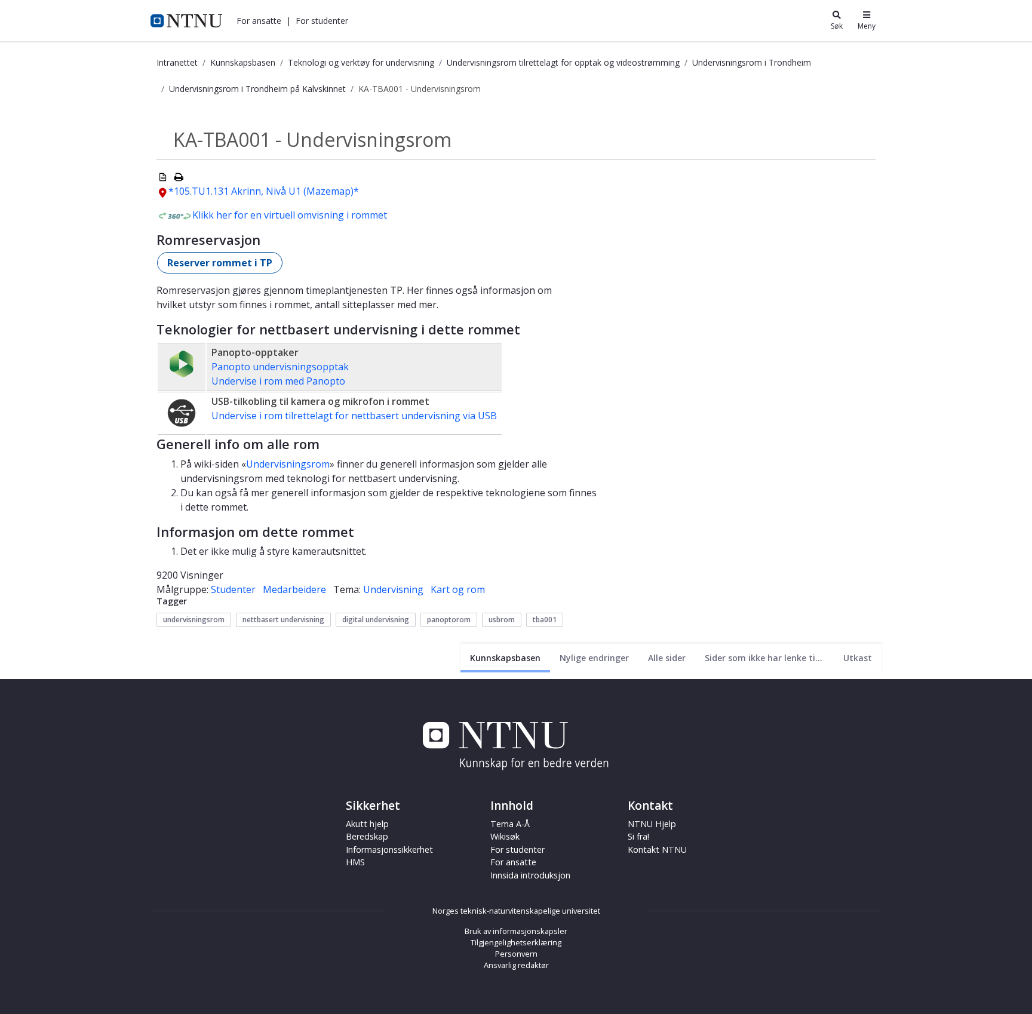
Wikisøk (505, 836)
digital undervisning (375, 619)
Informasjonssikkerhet (389, 849)
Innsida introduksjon (530, 875)
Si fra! (638, 836)
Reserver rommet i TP (219, 262)
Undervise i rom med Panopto (278, 381)
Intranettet (177, 62)
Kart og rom (458, 589)
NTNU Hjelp (652, 823)
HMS (355, 862)
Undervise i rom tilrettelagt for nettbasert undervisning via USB (354, 415)
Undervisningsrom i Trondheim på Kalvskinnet (257, 88)
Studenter (233, 589)
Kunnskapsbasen (242, 62)
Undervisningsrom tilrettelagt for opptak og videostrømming (563, 62)
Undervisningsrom (288, 464)
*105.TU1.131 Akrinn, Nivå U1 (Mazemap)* (263, 191)
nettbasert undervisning (283, 619)
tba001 (545, 619)
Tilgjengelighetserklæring (516, 942)
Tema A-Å (510, 823)
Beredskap (367, 836)
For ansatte (513, 862)
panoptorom (449, 619)
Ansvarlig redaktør (516, 965)
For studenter (517, 849)
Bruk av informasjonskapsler (516, 931)
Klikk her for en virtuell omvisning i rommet (289, 215)
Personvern (516, 953)
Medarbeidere (294, 589)
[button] (258, 20)
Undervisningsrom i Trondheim (751, 62)
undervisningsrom (194, 619)
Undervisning (393, 589)
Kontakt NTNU (657, 849)
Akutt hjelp (367, 823)
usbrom (502, 619)
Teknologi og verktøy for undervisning (361, 62)
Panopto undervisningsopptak (280, 366)
